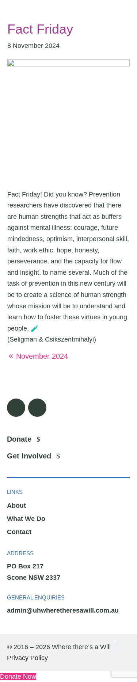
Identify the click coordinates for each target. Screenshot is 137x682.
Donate (19, 439)
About (16, 505)
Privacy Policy (27, 658)
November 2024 (42, 356)
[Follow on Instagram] (37, 408)
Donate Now (18, 676)
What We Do (26, 518)
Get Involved (29, 456)
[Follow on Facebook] (16, 408)
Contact (19, 532)
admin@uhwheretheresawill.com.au (63, 610)
